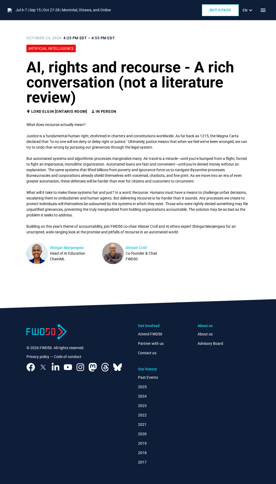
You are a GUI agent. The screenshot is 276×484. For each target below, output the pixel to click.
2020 (142, 434)
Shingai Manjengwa (67, 247)
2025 (142, 387)
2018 (142, 453)
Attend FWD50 (150, 334)
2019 (142, 443)
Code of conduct (67, 357)
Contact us (147, 353)
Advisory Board (210, 343)
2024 (142, 396)
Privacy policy (37, 357)
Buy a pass (220, 10)
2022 (142, 415)
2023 (142, 406)
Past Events (148, 377)
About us (205, 334)
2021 (142, 424)
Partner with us (151, 343)
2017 (142, 462)
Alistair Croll (136, 247)
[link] (248, 10)
